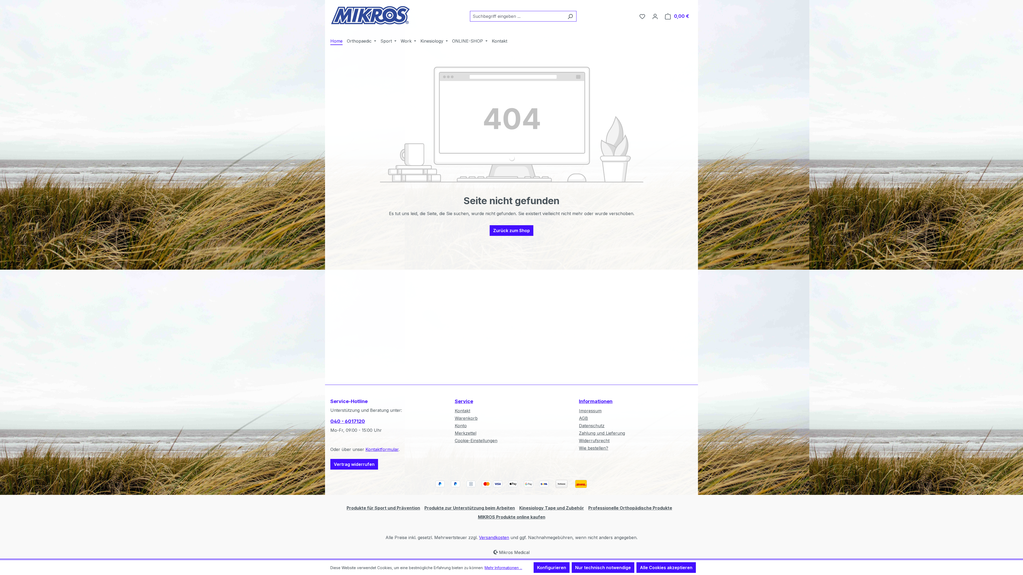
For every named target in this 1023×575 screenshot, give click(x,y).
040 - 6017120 (347, 421)
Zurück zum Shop (511, 230)
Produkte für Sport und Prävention (383, 508)
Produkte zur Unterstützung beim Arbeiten (469, 508)
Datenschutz (591, 425)
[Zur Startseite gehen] (370, 15)
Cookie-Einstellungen (476, 440)
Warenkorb (466, 418)
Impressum (590, 410)
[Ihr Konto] (655, 16)
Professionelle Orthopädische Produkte (630, 508)
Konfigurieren (551, 567)
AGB (583, 418)
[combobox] (517, 16)
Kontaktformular (382, 449)
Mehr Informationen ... (503, 567)
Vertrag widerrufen (354, 464)
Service (464, 401)
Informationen (595, 401)
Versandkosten (494, 537)
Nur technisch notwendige (603, 567)
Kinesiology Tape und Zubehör (551, 508)
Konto (461, 425)
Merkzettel (465, 433)
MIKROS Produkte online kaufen (511, 517)
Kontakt (462, 410)
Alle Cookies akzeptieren (666, 567)
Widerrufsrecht (594, 440)
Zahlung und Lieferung (602, 433)
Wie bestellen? (593, 448)
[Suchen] (570, 16)
